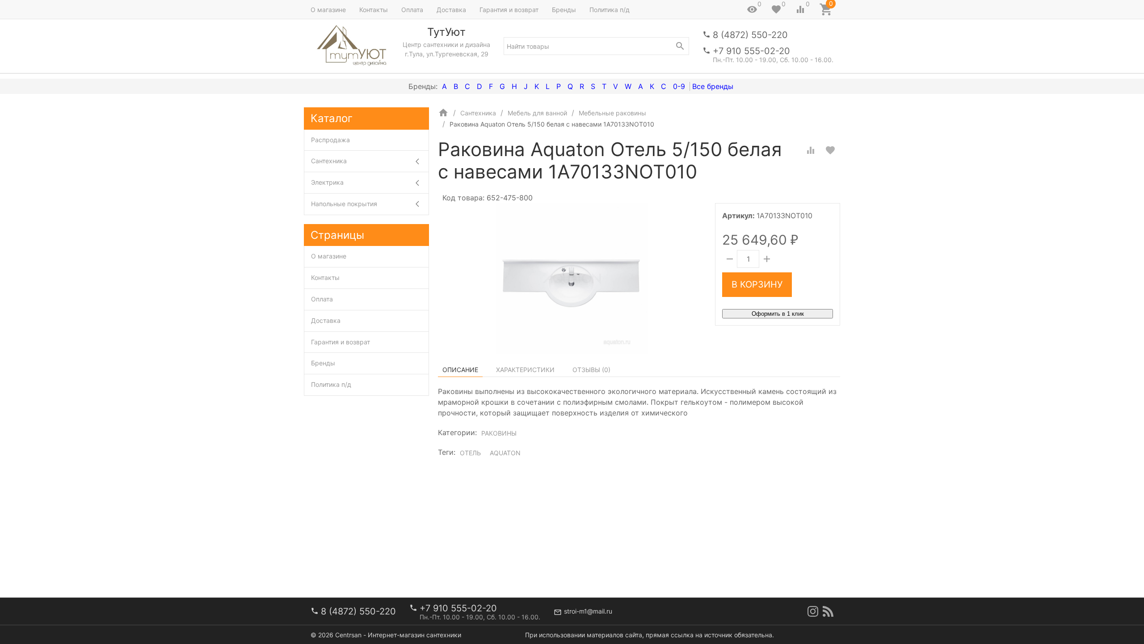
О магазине (328, 9)
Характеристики (525, 369)
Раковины (499, 433)
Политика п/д (609, 9)
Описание (460, 369)
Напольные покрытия (344, 204)
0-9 (679, 86)
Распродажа (330, 140)
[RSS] (828, 611)
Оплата (412, 9)
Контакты (373, 9)
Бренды (564, 9)
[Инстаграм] (813, 611)
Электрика (327, 182)
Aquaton (505, 453)
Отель (470, 453)
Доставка (451, 9)
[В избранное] (830, 150)
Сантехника (329, 161)
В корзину (757, 284)
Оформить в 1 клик (778, 313)
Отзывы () (591, 369)
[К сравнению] (810, 150)
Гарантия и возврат (508, 9)
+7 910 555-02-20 (751, 51)
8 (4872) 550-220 (750, 35)
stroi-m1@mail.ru (588, 611)
